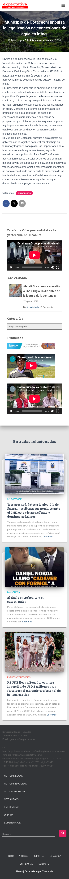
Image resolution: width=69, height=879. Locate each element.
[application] (34, 255)
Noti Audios (11, 799)
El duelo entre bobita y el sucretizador (25, 599)
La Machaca (13, 592)
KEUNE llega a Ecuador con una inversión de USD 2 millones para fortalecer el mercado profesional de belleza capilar (34, 689)
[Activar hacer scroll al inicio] (63, 873)
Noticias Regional (15, 791)
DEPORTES (39, 856)
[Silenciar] (52, 267)
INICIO (11, 856)
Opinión (8, 815)
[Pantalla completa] (57, 267)
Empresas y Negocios (18, 677)
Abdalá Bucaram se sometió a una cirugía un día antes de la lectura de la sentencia (41, 291)
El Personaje (12, 822)
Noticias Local (13, 776)
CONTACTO (44, 864)
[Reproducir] (11, 267)
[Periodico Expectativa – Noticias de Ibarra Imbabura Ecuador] (16, 6)
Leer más (47, 536)
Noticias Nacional (15, 783)
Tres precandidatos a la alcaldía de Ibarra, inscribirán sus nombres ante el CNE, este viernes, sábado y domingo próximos (33, 511)
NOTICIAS (23, 856)
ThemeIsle (47, 871)
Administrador (32, 307)
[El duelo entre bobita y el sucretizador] (34, 567)
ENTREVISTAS (26, 864)
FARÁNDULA (55, 856)
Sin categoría (24, 193)
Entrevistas (11, 807)
